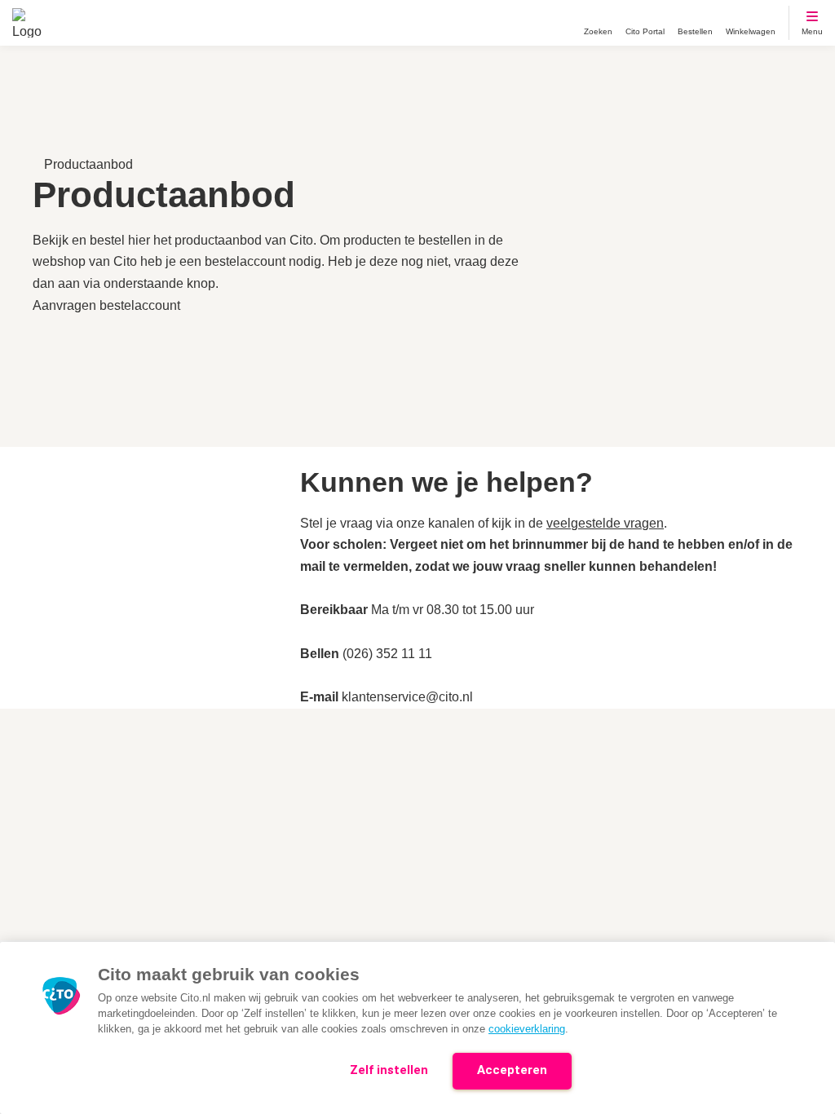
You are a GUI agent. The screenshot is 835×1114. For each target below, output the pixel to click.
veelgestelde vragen (605, 523)
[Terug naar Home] (27, 23)
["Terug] (40, 142)
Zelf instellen (389, 1070)
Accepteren (512, 1070)
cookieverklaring (526, 1029)
